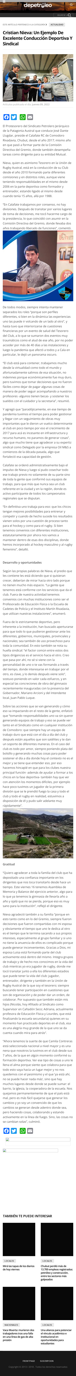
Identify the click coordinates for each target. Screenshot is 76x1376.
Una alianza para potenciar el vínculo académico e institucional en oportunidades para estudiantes (56, 1336)
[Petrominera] (38, 1142)
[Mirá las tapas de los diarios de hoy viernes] (19, 1239)
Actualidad (57, 24)
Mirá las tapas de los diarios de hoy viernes (18, 1267)
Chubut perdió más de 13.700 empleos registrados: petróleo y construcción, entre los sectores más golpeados (57, 1272)
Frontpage (29, 1361)
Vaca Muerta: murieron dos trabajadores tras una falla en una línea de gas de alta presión (18, 1335)
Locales (9, 1260)
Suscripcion (46, 1361)
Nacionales (11, 1324)
